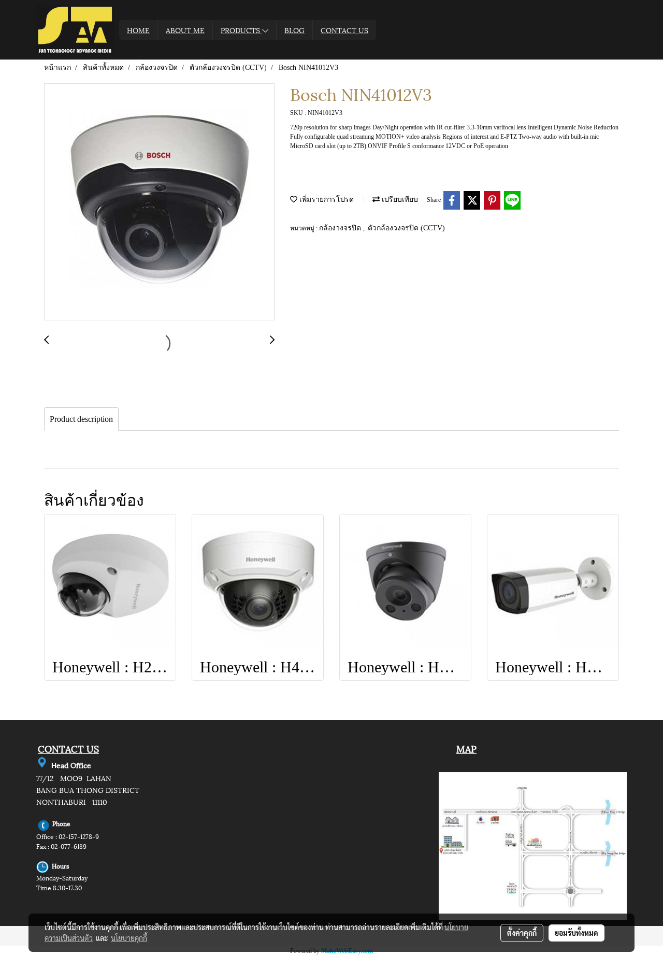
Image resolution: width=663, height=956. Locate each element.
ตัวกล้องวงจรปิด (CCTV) (406, 228)
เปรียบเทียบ (399, 199)
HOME (138, 29)
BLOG (294, 29)
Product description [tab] (81, 419)
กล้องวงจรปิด (341, 228)
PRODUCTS (241, 29)
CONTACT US (344, 29)
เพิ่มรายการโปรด (325, 199)
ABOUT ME (185, 29)
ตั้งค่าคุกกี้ (522, 932)
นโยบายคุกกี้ (129, 938)
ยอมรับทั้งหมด (576, 932)
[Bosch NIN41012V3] (159, 202)
